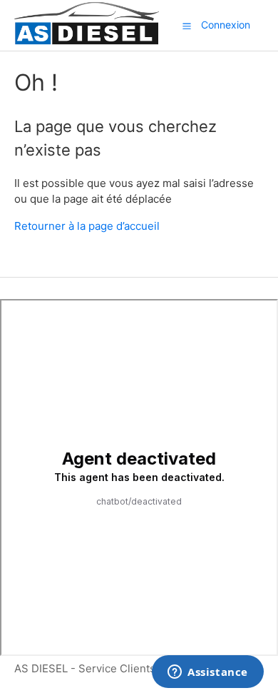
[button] (186, 26)
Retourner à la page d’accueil (87, 226)
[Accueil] (86, 42)
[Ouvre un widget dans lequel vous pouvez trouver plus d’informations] (208, 673)
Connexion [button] (225, 25)
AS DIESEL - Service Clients (84, 668)
